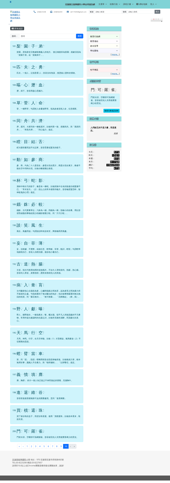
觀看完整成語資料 (111, 113)
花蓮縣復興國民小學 (21, 462)
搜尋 (80, 38)
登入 (152, 4)
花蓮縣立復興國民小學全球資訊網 (80, 4)
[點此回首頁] (84, 25)
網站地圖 (143, 4)
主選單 (101, 4)
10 (67, 448)
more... (115, 57)
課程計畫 (127, 4)
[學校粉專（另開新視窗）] (10, 2)
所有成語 (18, 31)
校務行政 (114, 4)
